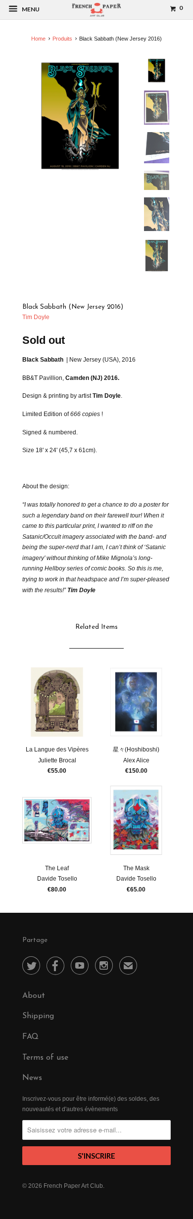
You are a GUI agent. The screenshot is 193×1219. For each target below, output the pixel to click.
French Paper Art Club (73, 1185)
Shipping (38, 1016)
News (32, 1078)
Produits (62, 39)
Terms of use (45, 1058)
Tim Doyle (35, 317)
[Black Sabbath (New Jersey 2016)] (80, 116)
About (33, 996)
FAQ (30, 1037)
